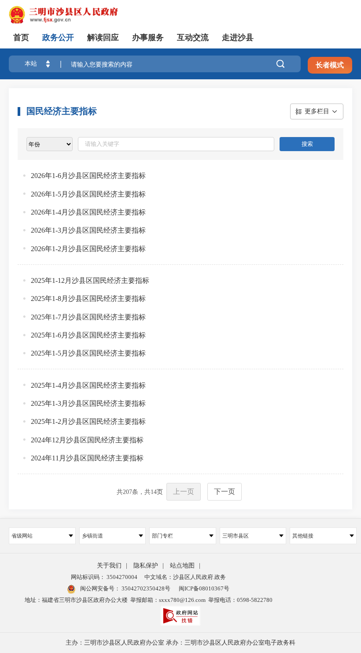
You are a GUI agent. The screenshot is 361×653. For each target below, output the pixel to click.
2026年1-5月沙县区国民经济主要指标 (88, 194)
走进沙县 (238, 37)
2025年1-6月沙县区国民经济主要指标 (88, 335)
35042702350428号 (145, 588)
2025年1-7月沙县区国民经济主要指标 (88, 317)
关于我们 (109, 565)
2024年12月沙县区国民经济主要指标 (87, 440)
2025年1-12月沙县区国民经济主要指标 (90, 280)
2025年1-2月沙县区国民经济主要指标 (88, 421)
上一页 (183, 491)
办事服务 (148, 37)
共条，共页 (140, 492)
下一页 (224, 491)
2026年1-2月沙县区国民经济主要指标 (88, 248)
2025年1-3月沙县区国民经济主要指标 (88, 403)
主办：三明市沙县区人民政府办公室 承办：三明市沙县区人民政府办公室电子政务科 (180, 642)
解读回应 (103, 37)
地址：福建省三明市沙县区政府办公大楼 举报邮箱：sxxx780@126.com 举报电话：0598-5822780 (149, 600)
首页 (21, 37)
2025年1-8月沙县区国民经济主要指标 (88, 298)
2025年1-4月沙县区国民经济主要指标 (88, 385)
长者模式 (330, 65)
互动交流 (193, 37)
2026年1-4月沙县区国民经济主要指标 (88, 212)
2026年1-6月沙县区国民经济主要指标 (88, 175)
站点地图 (182, 565)
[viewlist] (49, 144)
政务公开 (58, 37)
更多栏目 (317, 111)
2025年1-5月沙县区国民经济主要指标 (88, 353)
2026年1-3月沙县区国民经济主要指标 (88, 230)
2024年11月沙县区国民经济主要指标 (87, 458)
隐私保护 (145, 565)
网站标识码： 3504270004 (104, 577)
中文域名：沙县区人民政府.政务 (185, 577)
